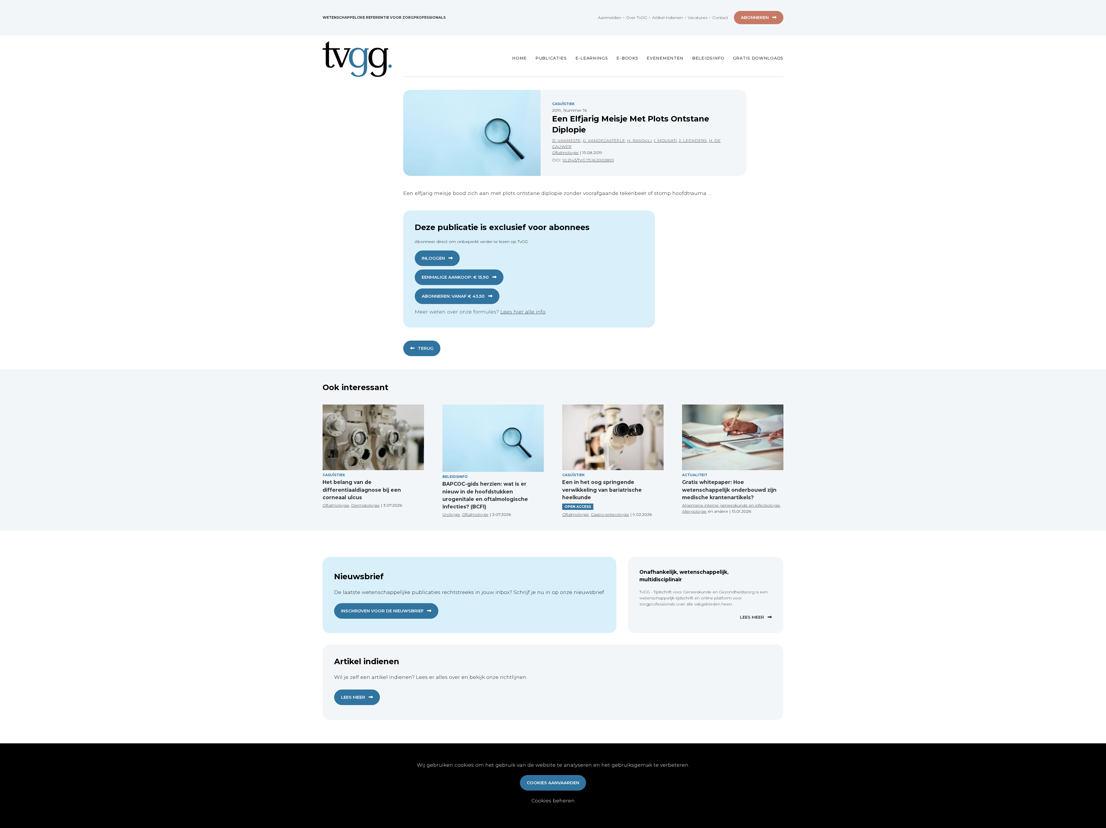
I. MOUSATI (665, 140)
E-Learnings (591, 58)
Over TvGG (636, 17)
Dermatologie (365, 505)
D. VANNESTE (566, 140)
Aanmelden (609, 17)
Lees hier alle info (523, 312)
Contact (720, 17)
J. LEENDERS (693, 140)
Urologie (451, 514)
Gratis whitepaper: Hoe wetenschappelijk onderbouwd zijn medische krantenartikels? (729, 489)
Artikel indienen (667, 17)
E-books (627, 58)
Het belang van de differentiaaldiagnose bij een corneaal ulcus (362, 489)
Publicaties (551, 58)
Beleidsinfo (708, 58)
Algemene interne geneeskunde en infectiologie (731, 505)
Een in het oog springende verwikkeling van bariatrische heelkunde (602, 489)
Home (519, 58)
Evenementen (665, 58)
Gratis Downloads (758, 58)
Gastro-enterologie (610, 514)
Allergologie (694, 511)
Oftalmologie (565, 152)
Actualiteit (694, 475)
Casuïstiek (563, 104)
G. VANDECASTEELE (604, 140)
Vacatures (697, 17)
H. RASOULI (639, 140)
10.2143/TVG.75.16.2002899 (588, 160)
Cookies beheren (553, 800)
